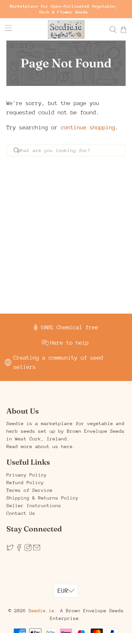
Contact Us (20, 513)
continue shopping (88, 127)
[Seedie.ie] (66, 29)
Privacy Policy (26, 474)
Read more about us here (39, 446)
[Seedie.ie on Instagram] (28, 549)
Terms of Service (29, 490)
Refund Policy (25, 482)
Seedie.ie (41, 610)
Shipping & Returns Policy (42, 497)
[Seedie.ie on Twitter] (10, 549)
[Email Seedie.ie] (36, 549)
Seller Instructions (33, 505)
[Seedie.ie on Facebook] (19, 549)
